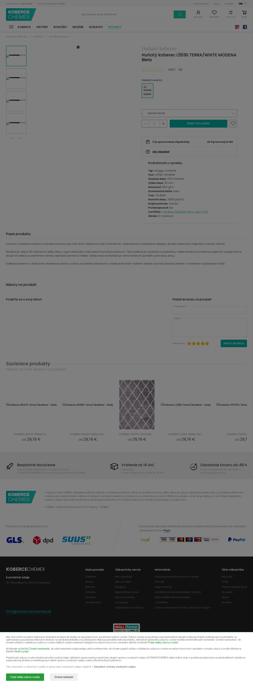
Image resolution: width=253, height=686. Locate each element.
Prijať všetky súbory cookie (25, 677)
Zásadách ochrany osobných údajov (115, 666)
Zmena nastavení (63, 677)
